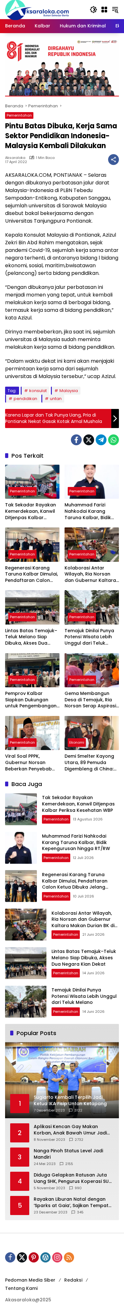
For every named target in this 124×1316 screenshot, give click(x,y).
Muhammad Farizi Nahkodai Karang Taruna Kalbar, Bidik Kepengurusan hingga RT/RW (90, 511)
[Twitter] (88, 439)
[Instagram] (57, 1257)
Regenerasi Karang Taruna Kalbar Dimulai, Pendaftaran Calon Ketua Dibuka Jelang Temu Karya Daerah (31, 574)
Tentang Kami (21, 1288)
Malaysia (68, 391)
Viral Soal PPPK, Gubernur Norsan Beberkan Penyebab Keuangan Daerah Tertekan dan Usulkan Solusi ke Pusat (30, 762)
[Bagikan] (113, 159)
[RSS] (69, 1257)
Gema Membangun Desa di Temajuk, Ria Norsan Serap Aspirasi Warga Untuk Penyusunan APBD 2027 (91, 699)
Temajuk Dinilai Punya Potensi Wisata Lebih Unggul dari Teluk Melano (89, 637)
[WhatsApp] (113, 439)
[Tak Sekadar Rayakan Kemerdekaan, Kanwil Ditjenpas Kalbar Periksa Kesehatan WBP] (32, 482)
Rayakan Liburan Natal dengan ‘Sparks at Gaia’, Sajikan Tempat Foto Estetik (71, 1202)
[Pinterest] (34, 1257)
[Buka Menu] (104, 9)
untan (56, 399)
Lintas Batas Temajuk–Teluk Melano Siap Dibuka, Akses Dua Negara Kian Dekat (31, 637)
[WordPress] (45, 1257)
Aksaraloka (15, 158)
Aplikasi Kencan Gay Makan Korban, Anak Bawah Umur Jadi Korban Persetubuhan (70, 1130)
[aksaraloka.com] (37, 9)
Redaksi (73, 1280)
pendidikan (25, 399)
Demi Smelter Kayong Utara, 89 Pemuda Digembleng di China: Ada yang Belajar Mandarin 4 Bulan (89, 762)
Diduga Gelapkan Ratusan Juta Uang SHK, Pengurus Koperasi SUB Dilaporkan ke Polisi (73, 1178)
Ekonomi (76, 742)
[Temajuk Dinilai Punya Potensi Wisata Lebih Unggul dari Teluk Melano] (92, 607)
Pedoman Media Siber (30, 1280)
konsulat (38, 391)
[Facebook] (76, 439)
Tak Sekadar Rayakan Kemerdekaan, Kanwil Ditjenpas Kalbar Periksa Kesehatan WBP (32, 511)
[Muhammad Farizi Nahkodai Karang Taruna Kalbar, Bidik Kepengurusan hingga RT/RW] (92, 482)
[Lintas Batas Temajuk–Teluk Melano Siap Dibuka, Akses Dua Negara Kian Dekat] (32, 607)
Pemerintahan (19, 115)
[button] (93, 9)
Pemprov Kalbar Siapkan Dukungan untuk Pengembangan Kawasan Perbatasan (31, 699)
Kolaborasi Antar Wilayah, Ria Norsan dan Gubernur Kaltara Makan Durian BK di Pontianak (90, 574)
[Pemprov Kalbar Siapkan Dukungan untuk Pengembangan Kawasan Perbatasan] (32, 670)
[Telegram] (101, 439)
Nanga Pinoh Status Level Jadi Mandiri (68, 1154)
